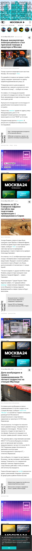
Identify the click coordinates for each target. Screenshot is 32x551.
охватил (11, 111)
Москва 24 (16, 22)
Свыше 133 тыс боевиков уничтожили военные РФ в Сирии (18, 305)
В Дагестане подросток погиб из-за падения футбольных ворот (19, 483)
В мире (16, 201)
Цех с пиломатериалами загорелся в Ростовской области (18, 132)
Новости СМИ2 (5, 172)
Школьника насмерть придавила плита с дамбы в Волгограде (18, 487)
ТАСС (18, 74)
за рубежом (4, 313)
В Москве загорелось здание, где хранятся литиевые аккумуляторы (18, 137)
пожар (11, 145)
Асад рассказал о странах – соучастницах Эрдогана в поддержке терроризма (16, 299)
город (15, 145)
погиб (20, 471)
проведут (4, 285)
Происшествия (18, 37)
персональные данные (18, 539)
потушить (20, 121)
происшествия (4, 145)
